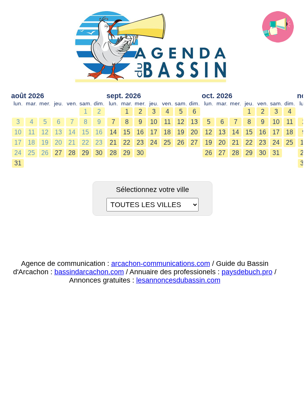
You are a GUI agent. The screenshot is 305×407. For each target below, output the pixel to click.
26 (44, 152)
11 (31, 132)
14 (71, 132)
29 (85, 152)
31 (17, 163)
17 (17, 142)
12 (44, 132)
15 (85, 132)
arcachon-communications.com (160, 263)
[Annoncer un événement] (278, 27)
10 (17, 132)
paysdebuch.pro (247, 272)
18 (31, 142)
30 (98, 152)
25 (31, 152)
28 (71, 152)
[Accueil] (152, 47)
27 (58, 152)
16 (98, 132)
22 (85, 142)
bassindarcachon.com (89, 272)
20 (58, 142)
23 (98, 142)
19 (44, 142)
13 (58, 132)
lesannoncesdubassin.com (178, 280)
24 (17, 152)
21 (71, 142)
